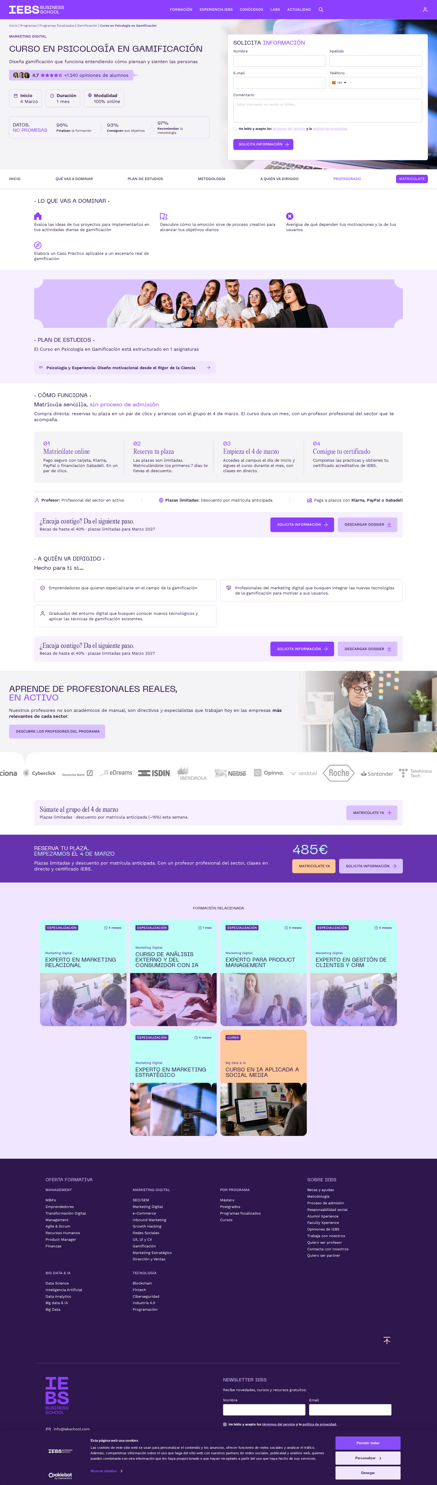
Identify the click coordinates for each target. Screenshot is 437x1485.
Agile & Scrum (58, 1226)
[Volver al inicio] (36, 10)
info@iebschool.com (72, 1429)
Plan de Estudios (145, 179)
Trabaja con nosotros (326, 1236)
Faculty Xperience (323, 1222)
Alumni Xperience (322, 1216)
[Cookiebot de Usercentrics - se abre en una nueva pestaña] (60, 1476)
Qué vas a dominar (74, 179)
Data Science (57, 1283)
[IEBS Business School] (57, 1395)
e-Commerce (144, 1213)
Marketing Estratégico (152, 1253)
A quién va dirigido (279, 179)
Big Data (53, 1309)
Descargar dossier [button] (364, 524)
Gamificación (87, 25)
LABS (275, 9)
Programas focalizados (56, 25)
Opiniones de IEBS (323, 1229)
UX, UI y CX (142, 1239)
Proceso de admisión (325, 1203)
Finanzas (53, 1246)
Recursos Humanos (63, 1233)
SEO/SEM (141, 1200)
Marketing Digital (148, 1206)
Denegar (368, 1473)
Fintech (139, 1290)
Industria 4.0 (144, 1303)
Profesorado (347, 179)
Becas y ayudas (320, 1190)
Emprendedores (60, 1206)
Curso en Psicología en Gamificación (128, 25)
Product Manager (61, 1239)
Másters (227, 1200)
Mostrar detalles (104, 1471)
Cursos (226, 1220)
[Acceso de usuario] (429, 9)
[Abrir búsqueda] (321, 9)
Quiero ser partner (323, 1255)
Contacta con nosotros (327, 1249)
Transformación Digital (66, 1213)
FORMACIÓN (181, 9)
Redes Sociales (146, 1233)
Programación (145, 1309)
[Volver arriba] (386, 1340)
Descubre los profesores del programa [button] (58, 731)
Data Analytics (58, 1296)
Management (57, 1220)
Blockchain (142, 1283)
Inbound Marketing (149, 1220)
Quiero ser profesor (324, 1242)
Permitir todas (368, 1443)
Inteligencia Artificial (64, 1290)
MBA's (51, 1200)
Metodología (211, 179)
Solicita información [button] (299, 524)
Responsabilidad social (327, 1209)
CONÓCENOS (251, 9)
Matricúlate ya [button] (368, 813)
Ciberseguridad (146, 1296)
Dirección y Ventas (149, 1259)
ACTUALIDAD (299, 9)
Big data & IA (57, 1303)
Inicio (13, 25)
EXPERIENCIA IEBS (216, 9)
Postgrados (230, 1206)
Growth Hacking (147, 1226)
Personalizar (365, 1458)
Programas (28, 25)
